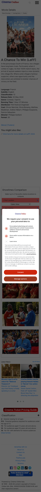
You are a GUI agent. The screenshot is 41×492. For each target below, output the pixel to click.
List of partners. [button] (31, 254)
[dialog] (20, 246)
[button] (20, 241)
